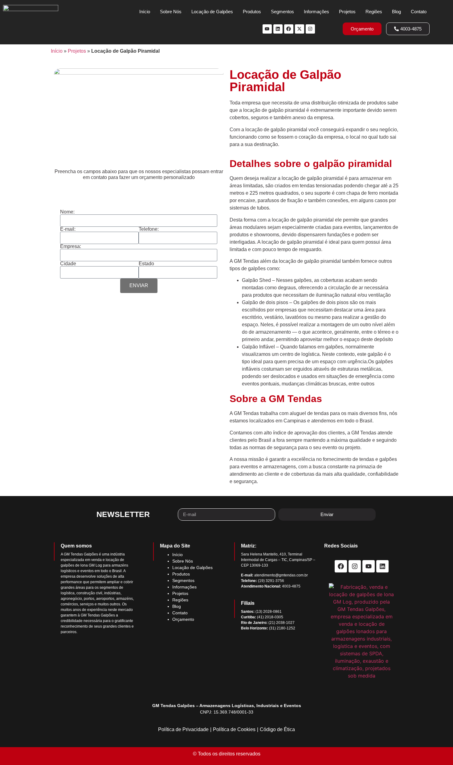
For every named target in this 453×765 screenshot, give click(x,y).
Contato (418, 11)
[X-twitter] (299, 29)
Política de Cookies (234, 729)
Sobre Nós (171, 11)
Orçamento (183, 619)
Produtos (252, 11)
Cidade (68, 263)
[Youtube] (267, 29)
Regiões (373, 11)
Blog (396, 11)
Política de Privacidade (183, 729)
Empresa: (70, 246)
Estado (146, 263)
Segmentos (282, 11)
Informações (316, 11)
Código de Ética (277, 729)
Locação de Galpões (212, 11)
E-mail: (68, 229)
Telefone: (149, 229)
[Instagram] (310, 29)
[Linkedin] (278, 29)
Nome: (67, 212)
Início (144, 11)
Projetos (347, 11)
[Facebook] (288, 29)
